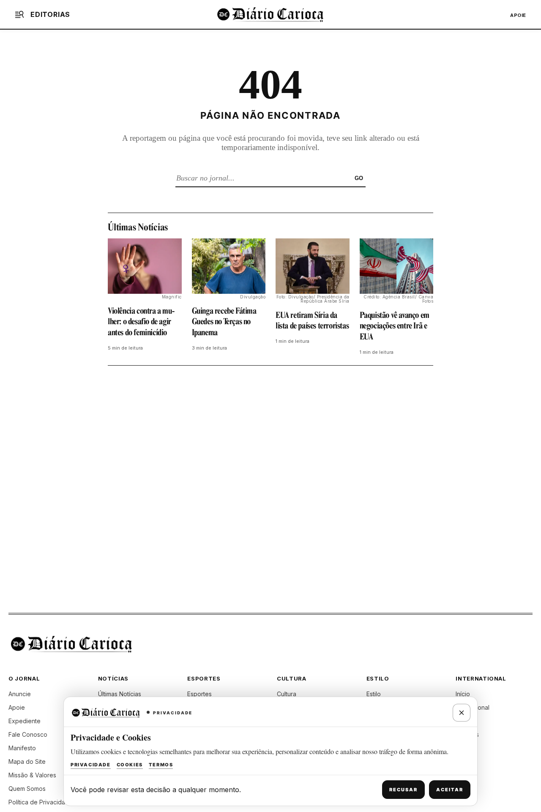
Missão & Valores (32, 775)
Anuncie (19, 693)
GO (359, 178)
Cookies (130, 765)
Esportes (199, 693)
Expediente (24, 721)
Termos (161, 765)
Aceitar (449, 790)
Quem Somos (27, 788)
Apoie (518, 15)
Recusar (403, 790)
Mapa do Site (27, 761)
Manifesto (22, 748)
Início (463, 693)
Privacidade (91, 765)
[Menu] (19, 14)
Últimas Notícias (119, 693)
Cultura (286, 693)
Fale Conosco (27, 734)
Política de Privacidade (40, 802)
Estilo (373, 693)
